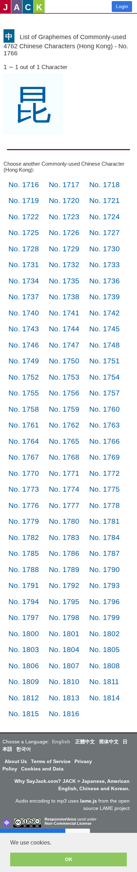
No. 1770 (23, 473)
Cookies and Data (42, 769)
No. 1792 (64, 585)
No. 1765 (64, 441)
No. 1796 (104, 601)
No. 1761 (23, 425)
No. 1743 (23, 329)
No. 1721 (104, 200)
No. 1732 (64, 264)
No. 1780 (64, 521)
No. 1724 (104, 217)
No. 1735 (64, 281)
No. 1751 (104, 361)
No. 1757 (104, 393)
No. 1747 (64, 345)
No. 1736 (104, 281)
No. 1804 (64, 649)
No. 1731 (23, 264)
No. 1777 (64, 505)
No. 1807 (64, 666)
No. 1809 (23, 681)
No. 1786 (64, 553)
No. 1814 (104, 698)
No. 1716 (23, 184)
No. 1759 (64, 409)
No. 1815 (23, 714)
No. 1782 (23, 537)
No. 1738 (64, 297)
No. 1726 (64, 232)
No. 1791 (23, 585)
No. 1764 (23, 441)
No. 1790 (104, 569)
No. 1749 (23, 361)
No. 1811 (104, 681)
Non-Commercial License (68, 823)
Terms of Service (51, 761)
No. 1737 (23, 297)
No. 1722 (23, 217)
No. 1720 (64, 200)
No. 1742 (104, 313)
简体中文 (109, 741)
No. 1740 (23, 313)
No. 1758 (23, 409)
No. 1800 (23, 634)
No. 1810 (64, 681)
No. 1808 (104, 666)
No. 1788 (23, 569)
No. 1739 (104, 297)
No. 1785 (23, 553)
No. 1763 (104, 425)
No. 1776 (23, 505)
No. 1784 (104, 537)
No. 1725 (23, 232)
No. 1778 (104, 505)
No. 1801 (64, 634)
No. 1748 (104, 345)
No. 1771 (64, 473)
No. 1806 (23, 666)
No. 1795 (64, 601)
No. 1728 (23, 249)
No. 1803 (23, 649)
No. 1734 (23, 281)
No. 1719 (23, 200)
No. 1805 (104, 649)
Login (122, 6)
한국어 (23, 749)
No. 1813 (64, 698)
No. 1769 (104, 457)
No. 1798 (64, 617)
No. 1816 (64, 714)
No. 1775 (104, 489)
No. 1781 (104, 521)
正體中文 (85, 741)
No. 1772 (104, 473)
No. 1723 (64, 217)
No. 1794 (23, 601)
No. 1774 (64, 489)
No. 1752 (23, 377)
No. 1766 (104, 441)
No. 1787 (104, 553)
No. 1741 (64, 313)
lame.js (88, 801)
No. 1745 (104, 329)
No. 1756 (64, 393)
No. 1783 (64, 537)
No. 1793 (104, 585)
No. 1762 (64, 425)
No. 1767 (23, 457)
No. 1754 (104, 377)
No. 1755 (23, 393)
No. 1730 (104, 249)
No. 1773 (23, 489)
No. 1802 (104, 634)
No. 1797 (23, 617)
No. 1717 (64, 184)
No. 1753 (64, 377)
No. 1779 (23, 521)
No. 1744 (64, 329)
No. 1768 (64, 457)
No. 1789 (64, 569)
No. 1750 (64, 361)
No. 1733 (104, 264)
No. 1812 (23, 698)
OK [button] (68, 859)
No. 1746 (23, 345)
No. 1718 (104, 184)
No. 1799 (104, 617)
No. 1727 (104, 232)
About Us (16, 761)
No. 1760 (104, 409)
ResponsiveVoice (60, 819)
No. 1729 (64, 249)
